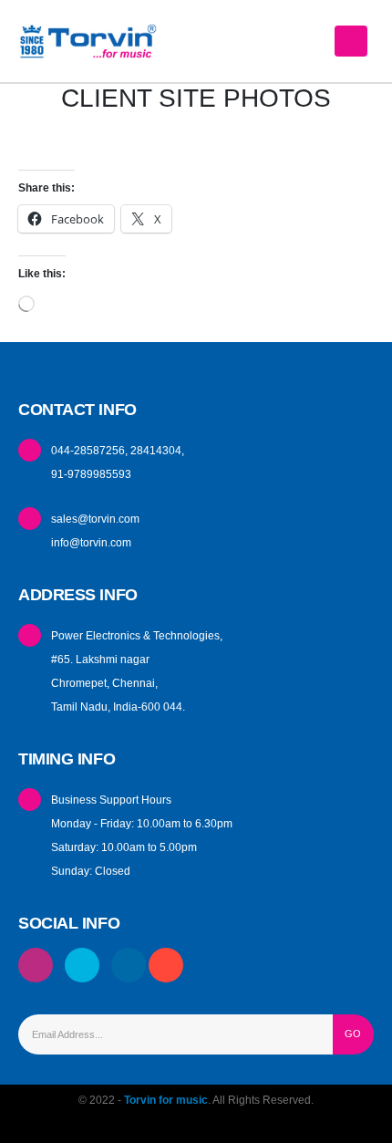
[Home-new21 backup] (128, 966)
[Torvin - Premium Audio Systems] (91, 40)
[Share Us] (168, 966)
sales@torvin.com (95, 519)
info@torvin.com (91, 542)
